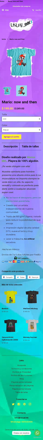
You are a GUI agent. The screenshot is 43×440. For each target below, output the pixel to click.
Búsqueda (21, 365)
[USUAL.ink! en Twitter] (13, 405)
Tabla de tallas (30, 146)
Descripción (11, 146)
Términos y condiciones (21, 369)
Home (2, 1)
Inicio (4, 39)
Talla (4, 114)
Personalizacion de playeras (22, 386)
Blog (21, 379)
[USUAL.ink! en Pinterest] (24, 405)
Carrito (38, 10)
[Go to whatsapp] (37, 433)
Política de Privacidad (21, 372)
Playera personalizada (21, 389)
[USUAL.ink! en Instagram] (30, 405)
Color (4, 125)
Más (7, 10)
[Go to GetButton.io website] (37, 437)
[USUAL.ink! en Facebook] (18, 405)
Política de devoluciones (21, 375)
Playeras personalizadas (21, 382)
